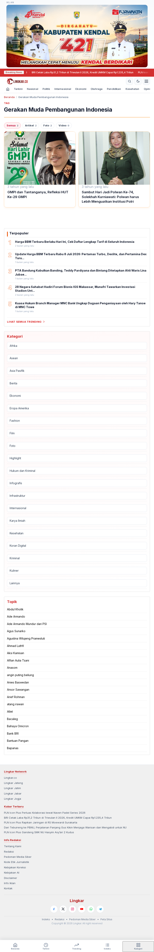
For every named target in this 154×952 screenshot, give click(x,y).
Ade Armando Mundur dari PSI (27, 624)
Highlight (15, 458)
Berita (13, 383)
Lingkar (77, 900)
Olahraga (96, 88)
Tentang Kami (12, 846)
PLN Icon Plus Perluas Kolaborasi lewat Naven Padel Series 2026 (44, 812)
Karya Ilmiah (17, 520)
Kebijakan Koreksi (15, 867)
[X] (63, 909)
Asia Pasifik (17, 370)
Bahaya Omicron (18, 726)
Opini (147, 88)
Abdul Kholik (15, 609)
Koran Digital (18, 545)
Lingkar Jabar (12, 793)
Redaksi (9, 851)
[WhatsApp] (91, 909)
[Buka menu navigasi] (146, 81)
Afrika (13, 345)
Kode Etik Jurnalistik (16, 862)
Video (64, 125)
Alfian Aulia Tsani (18, 660)
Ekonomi (80, 88)
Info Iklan (9, 883)
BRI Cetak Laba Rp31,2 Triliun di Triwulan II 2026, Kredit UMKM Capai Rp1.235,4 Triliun (69, 72)
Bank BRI (13, 733)
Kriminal (15, 558)
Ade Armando (16, 616)
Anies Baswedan (18, 682)
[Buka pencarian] (129, 81)
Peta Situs (106, 919)
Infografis (16, 483)
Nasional (32, 88)
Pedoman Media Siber (17, 856)
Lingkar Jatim (12, 788)
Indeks (46, 919)
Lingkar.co (10, 777)
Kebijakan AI (11, 872)
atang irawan (15, 704)
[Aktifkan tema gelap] (138, 81)
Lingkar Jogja (12, 798)
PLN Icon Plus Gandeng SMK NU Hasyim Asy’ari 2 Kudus (39, 832)
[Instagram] (72, 909)
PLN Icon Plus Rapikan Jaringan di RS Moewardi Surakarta (40, 822)
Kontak (8, 888)
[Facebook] (54, 909)
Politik (46, 88)
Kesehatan (132, 88)
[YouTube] (81, 909)
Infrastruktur (17, 495)
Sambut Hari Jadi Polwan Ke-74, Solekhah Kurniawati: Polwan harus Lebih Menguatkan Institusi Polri (110, 196)
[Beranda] (64, 81)
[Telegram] (100, 909)
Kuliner (14, 570)
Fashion (15, 420)
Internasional (62, 88)
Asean (14, 358)
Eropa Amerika (19, 408)
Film (12, 433)
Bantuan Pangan (17, 740)
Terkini (18, 88)
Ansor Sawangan (18, 689)
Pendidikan (114, 88)
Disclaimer (10, 878)
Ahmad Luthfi (15, 646)
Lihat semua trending (24, 321)
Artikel (30, 125)
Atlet (10, 711)
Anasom (12, 667)
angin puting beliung (20, 675)
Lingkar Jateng (13, 782)
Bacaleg (12, 719)
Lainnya (15, 583)
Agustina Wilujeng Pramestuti (26, 638)
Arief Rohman (16, 697)
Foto (47, 125)
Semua (12, 125)
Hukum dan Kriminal (22, 470)
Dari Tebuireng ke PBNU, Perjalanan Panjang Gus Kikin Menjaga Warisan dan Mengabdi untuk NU (65, 827)
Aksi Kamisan (15, 653)
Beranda (9, 97)
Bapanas (12, 748)
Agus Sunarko (16, 631)
